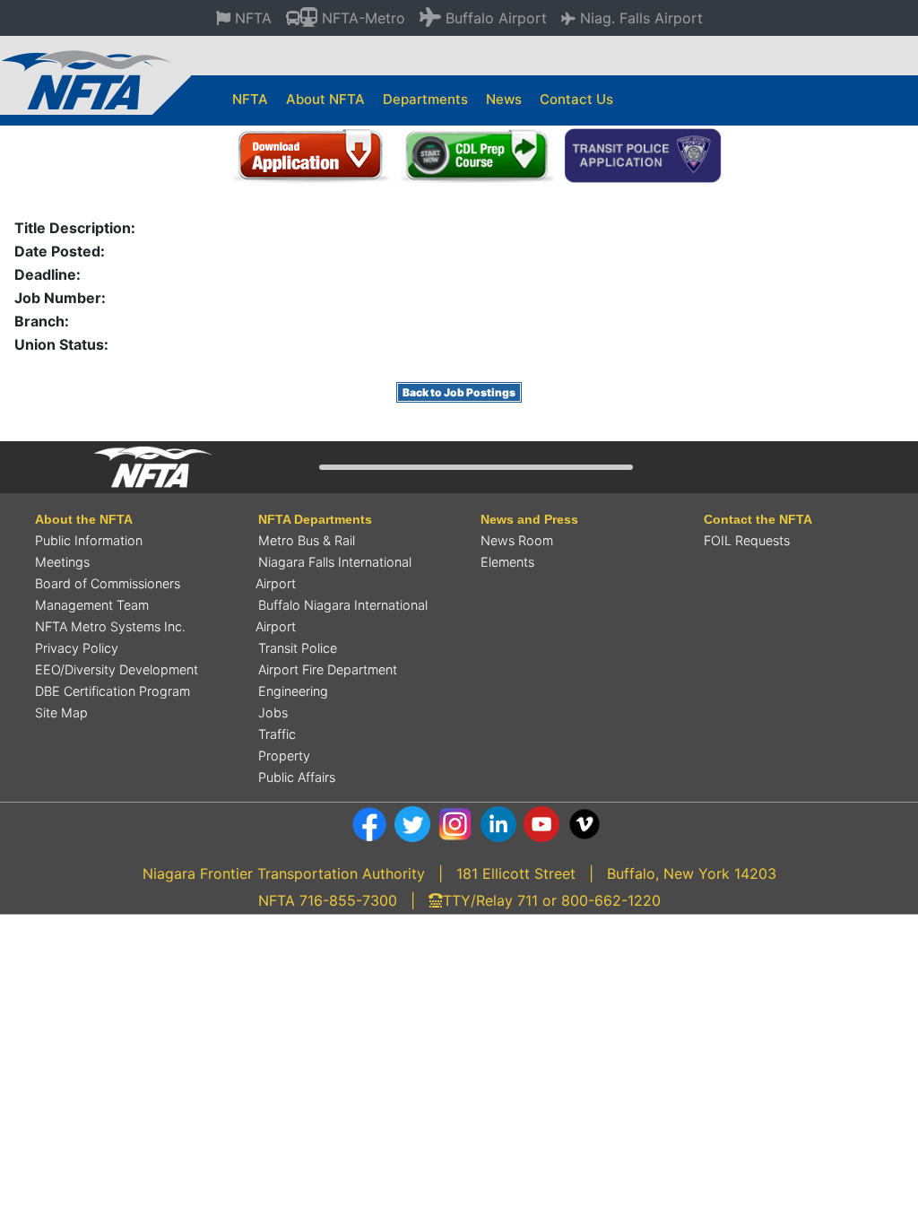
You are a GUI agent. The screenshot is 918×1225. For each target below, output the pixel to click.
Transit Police (297, 648)
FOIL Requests (747, 540)
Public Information (89, 540)
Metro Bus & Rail (306, 540)
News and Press (529, 519)
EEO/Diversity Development (116, 669)
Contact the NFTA (758, 519)
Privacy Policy (76, 648)
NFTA (250, 99)
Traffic (277, 734)
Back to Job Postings (459, 392)
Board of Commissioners (107, 583)
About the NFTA (84, 519)
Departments (425, 99)
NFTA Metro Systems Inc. (110, 626)
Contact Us (576, 99)
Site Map (61, 712)
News (504, 99)
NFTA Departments (315, 519)
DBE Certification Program (112, 691)
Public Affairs (296, 777)
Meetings (62, 561)
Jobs (273, 712)
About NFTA (325, 99)
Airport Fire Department (327, 669)
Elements (507, 561)
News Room (517, 540)
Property (284, 755)
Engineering (293, 691)
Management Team (92, 604)
